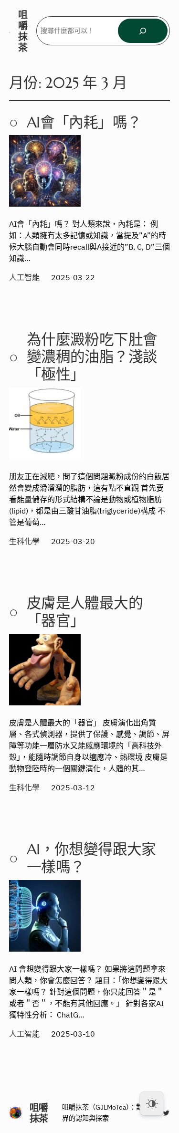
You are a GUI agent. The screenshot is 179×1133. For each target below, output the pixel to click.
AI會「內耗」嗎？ (84, 123)
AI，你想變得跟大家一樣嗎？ (91, 858)
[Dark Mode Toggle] (152, 1103)
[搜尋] (143, 31)
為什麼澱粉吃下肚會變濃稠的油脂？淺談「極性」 (92, 357)
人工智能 (24, 277)
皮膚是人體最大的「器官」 (85, 612)
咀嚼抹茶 (23, 31)
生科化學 (24, 541)
